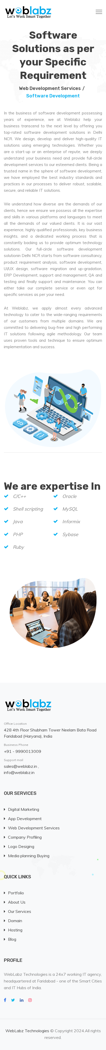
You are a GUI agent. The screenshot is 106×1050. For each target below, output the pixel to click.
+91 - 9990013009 (22, 751)
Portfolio (16, 892)
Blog (12, 939)
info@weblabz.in (19, 772)
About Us (16, 902)
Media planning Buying (28, 855)
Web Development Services (50, 88)
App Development (25, 818)
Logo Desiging (21, 846)
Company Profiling (25, 837)
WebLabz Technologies (27, 1030)
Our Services (19, 911)
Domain (15, 920)
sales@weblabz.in (21, 766)
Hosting (15, 929)
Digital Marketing (23, 809)
